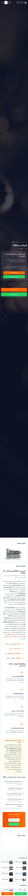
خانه (26, 242)
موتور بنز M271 (17, 637)
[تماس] (6, 2)
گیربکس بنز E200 (11, 635)
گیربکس (21, 242)
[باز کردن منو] (2, 2)
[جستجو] (9, 2)
